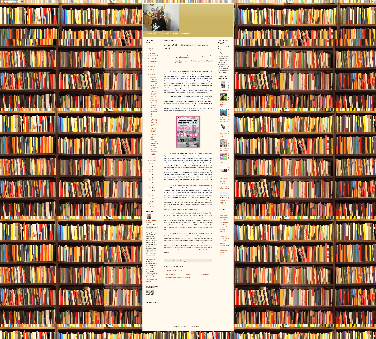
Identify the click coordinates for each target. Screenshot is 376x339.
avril (151, 74)
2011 (150, 196)
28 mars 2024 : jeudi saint (154, 80)
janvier (152, 160)
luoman (188, 326)
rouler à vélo (223, 248)
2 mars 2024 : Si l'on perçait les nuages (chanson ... (154, 151)
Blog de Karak (224, 222)
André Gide (223, 213)
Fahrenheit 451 (224, 231)
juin (151, 69)
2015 (150, 185)
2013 (150, 190)
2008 (150, 204)
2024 (150, 51)
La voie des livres (224, 238)
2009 (150, 201)
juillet (152, 66)
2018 (150, 177)
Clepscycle (223, 224)
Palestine (222, 243)
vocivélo (222, 252)
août (151, 64)
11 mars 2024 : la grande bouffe (154, 130)
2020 (150, 172)
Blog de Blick (223, 220)
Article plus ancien (206, 274)
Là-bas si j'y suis (224, 241)
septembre (153, 61)
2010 (150, 199)
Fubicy (221, 234)
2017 (150, 180)
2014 (150, 188)
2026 (150, 45)
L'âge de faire (223, 236)
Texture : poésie (224, 250)
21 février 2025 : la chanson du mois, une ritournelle (224, 180)
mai (151, 72)
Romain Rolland (224, 245)
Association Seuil (224, 215)
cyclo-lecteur (152, 221)
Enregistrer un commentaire (174, 270)
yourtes (222, 255)
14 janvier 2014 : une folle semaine (224, 187)
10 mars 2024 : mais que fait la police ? (154, 136)
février (152, 158)
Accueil (188, 274)
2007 (150, 207)
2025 (150, 48)
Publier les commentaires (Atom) (181, 277)
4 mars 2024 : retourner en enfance (154, 143)
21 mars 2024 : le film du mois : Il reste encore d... (154, 94)
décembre (153, 53)
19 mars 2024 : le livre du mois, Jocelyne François (154, 104)
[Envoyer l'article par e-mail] (184, 261)
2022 (150, 166)
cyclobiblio (223, 229)
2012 (150, 193)
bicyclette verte (224, 217)
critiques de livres (224, 227)
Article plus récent (169, 274)
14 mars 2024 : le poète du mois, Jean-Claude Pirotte (154, 122)
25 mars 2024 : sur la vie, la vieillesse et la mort (154, 86)
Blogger (199, 326)
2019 (150, 174)
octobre (152, 58)
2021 (150, 169)
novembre (153, 56)
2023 (150, 164)
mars (151, 77)
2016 (150, 182)
